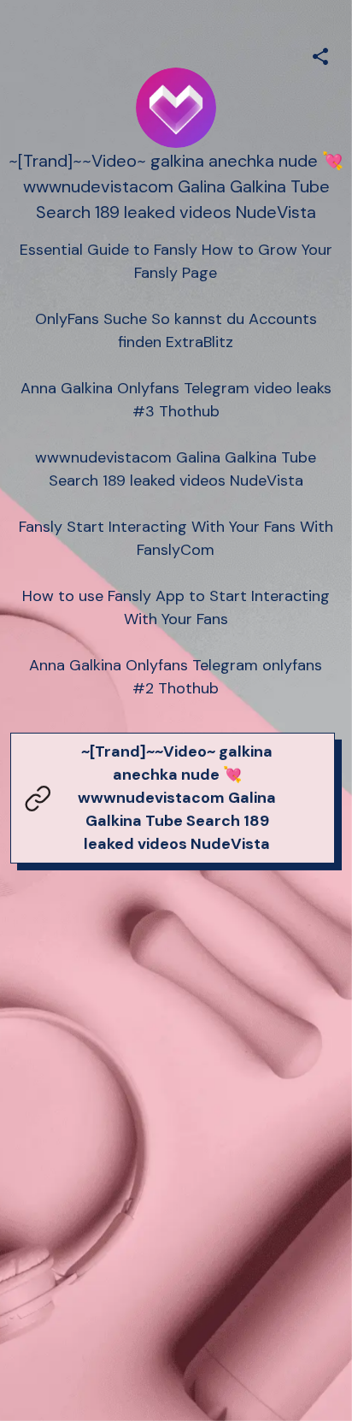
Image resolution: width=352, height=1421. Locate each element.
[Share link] (320, 53)
